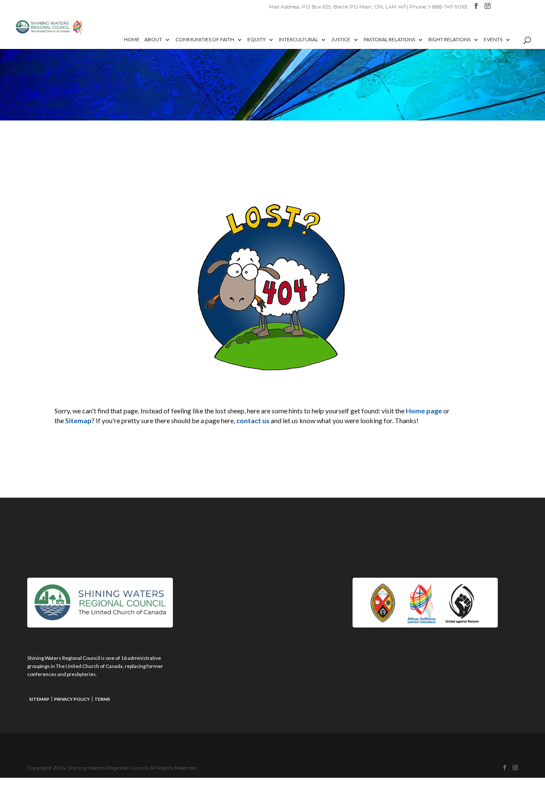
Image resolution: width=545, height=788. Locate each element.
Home (132, 40)
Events (493, 40)
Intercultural (298, 40)
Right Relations (449, 40)
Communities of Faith (204, 40)
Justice (340, 40)
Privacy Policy (72, 699)
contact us (253, 420)
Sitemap (78, 420)
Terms (102, 699)
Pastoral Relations (389, 40)
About (153, 40)
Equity (256, 40)
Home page (424, 411)
